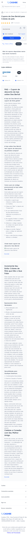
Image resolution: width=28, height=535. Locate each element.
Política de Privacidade (14, 532)
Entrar (24, 2)
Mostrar (12, 38)
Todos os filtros (9, 43)
